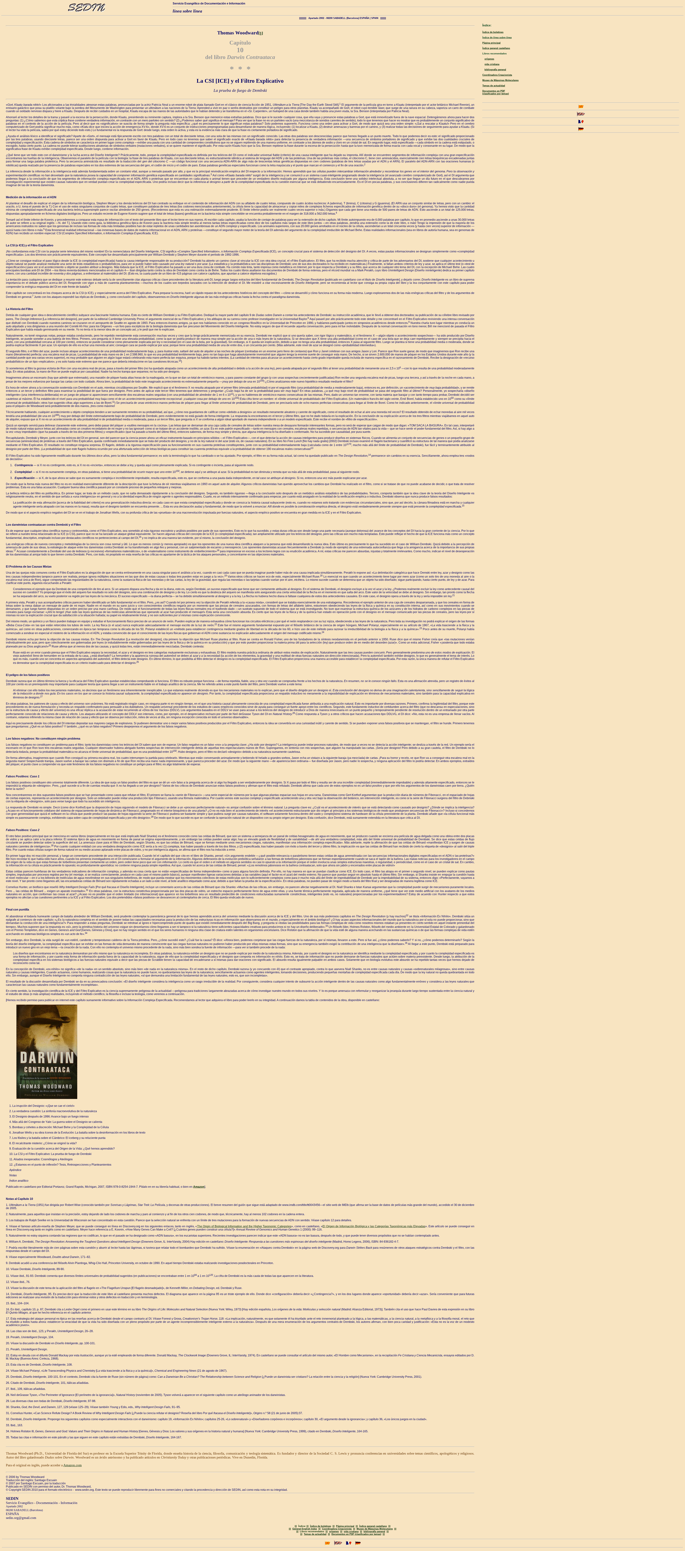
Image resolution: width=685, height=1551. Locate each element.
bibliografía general (495, 69)
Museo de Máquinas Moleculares (500, 80)
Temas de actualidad (493, 85)
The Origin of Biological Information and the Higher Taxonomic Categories (244, 1226)
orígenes (489, 59)
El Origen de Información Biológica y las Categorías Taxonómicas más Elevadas (374, 1226)
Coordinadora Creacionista (497, 75)
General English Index (304, 1528)
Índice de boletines (492, 32)
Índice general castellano (496, 48)
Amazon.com (72, 1465)
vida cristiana (491, 64)
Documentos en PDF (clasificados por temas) (495, 92)
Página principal (491, 43)
